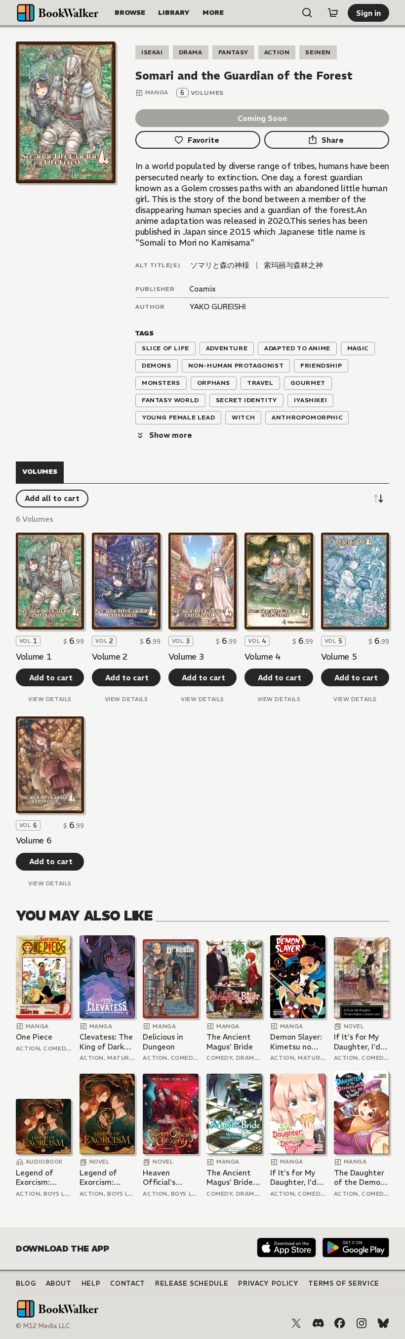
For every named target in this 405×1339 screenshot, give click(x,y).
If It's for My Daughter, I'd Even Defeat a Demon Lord (360, 1041)
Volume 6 (33, 840)
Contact (127, 1283)
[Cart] (333, 13)
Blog (26, 1283)
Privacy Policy (268, 1283)
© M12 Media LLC (43, 1326)
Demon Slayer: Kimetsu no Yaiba (296, 1041)
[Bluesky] (383, 1323)
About (59, 1283)
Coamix (202, 288)
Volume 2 (109, 656)
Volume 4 (262, 656)
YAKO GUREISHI (217, 306)
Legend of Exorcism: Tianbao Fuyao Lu (42, 1177)
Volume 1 (33, 656)
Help (91, 1283)
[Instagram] (361, 1323)
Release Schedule (191, 1283)
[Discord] (318, 1323)
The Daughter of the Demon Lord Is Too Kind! (359, 1177)
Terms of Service (343, 1283)
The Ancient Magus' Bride (229, 1041)
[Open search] (307, 13)
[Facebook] (340, 1323)
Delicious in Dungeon (163, 1041)
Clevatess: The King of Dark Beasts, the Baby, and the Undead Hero (106, 1041)
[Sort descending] (378, 498)
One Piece (34, 1037)
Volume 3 (186, 656)
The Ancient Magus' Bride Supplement (229, 1177)
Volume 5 (339, 656)
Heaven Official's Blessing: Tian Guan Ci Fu (167, 1177)
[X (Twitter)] (296, 1323)
